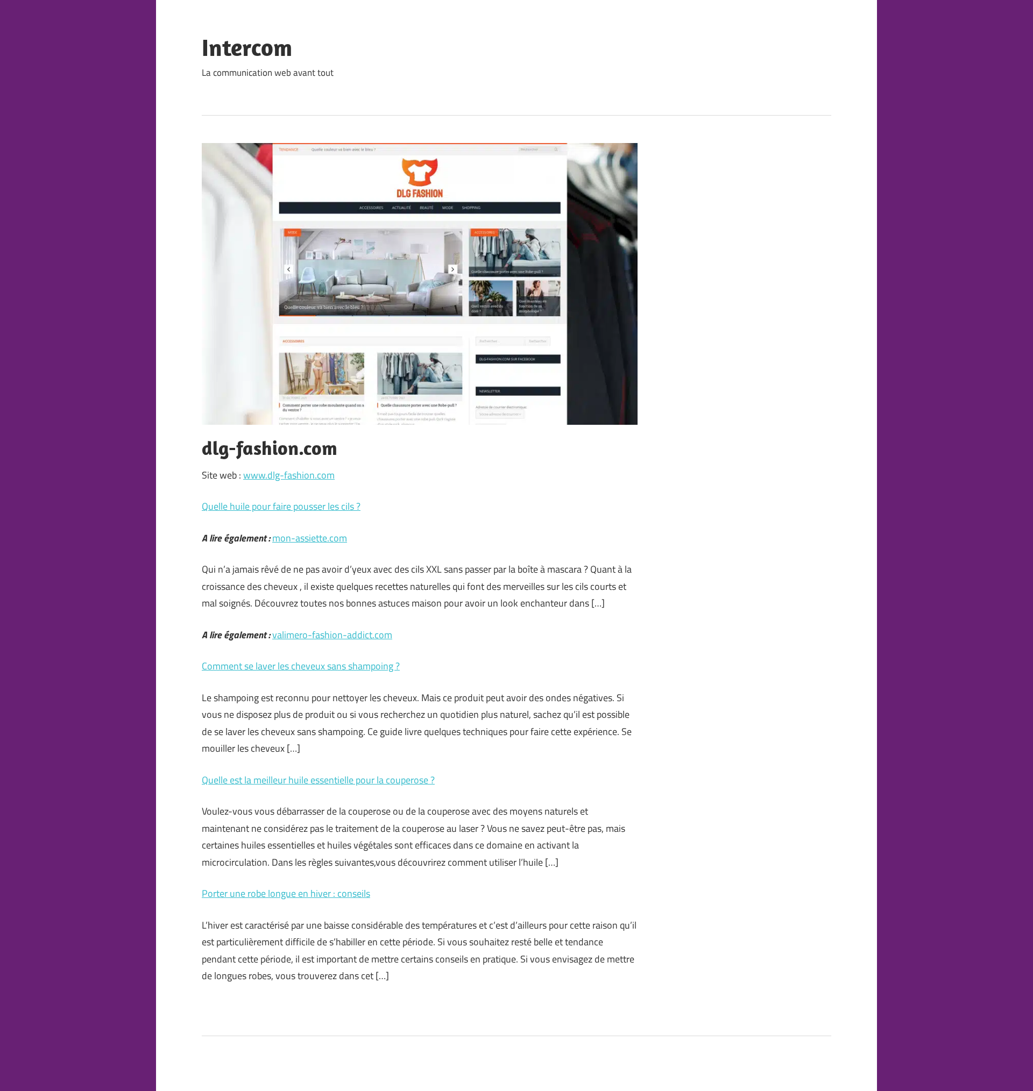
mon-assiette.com (309, 538)
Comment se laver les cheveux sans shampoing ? (301, 666)
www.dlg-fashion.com (289, 475)
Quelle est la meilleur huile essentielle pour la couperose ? (318, 780)
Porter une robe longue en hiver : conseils (286, 893)
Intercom (247, 47)
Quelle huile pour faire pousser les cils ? (281, 506)
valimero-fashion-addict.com (332, 634)
